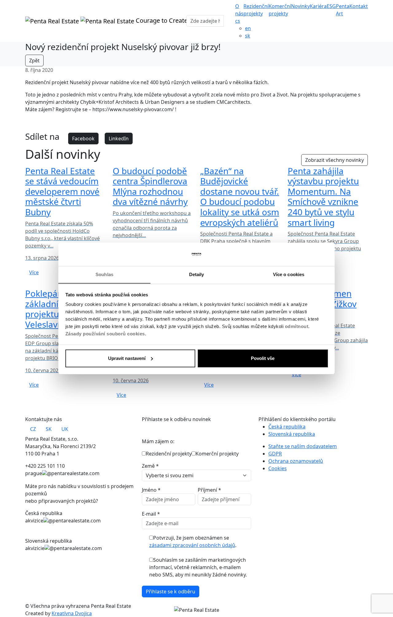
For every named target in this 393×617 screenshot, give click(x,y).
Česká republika (286, 426)
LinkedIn (119, 138)
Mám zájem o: (158, 441)
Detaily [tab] (196, 274)
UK (64, 429)
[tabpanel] (79, 456)
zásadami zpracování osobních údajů (192, 545)
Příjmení (209, 489)
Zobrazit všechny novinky (334, 160)
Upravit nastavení (127, 358)
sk (247, 35)
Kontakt (358, 6)
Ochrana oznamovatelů (295, 461)
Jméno (151, 489)
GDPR (275, 453)
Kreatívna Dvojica (72, 613)
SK (49, 429)
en (248, 28)
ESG (331, 6)
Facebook (83, 138)
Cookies (277, 468)
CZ (33, 429)
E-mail (151, 513)
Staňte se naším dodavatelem (302, 446)
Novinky (300, 6)
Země (150, 466)
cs (237, 21)
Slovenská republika (291, 434)
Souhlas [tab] (104, 274)
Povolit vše (262, 358)
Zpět (34, 60)
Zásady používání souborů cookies (105, 333)
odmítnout (297, 326)
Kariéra (318, 6)
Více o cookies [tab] (288, 274)
